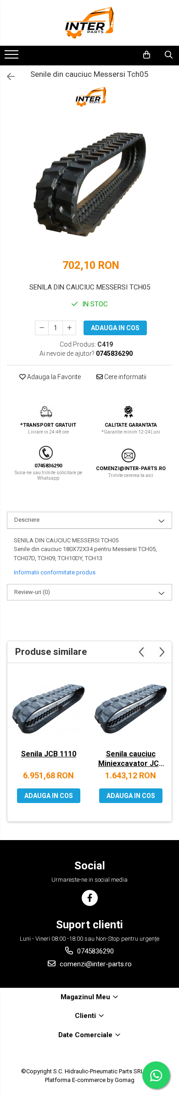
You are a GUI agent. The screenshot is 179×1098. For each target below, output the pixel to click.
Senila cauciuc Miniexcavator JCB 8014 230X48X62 (130, 760)
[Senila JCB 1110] (48, 708)
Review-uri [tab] (32, 592)
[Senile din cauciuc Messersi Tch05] (89, 186)
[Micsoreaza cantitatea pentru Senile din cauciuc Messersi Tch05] (42, 328)
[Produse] (13, 57)
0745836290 (94, 951)
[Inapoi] (7, 76)
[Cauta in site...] (168, 55)
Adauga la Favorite (53, 376)
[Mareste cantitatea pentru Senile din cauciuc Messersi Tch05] (69, 328)
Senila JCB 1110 (48, 754)
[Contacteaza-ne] (122, 55)
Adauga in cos (115, 328)
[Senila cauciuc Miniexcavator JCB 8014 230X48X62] (130, 708)
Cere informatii (124, 376)
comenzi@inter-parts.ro (95, 964)
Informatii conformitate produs (54, 572)
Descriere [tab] (26, 519)
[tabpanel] (89, 186)
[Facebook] (90, 898)
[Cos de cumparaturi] (147, 55)
